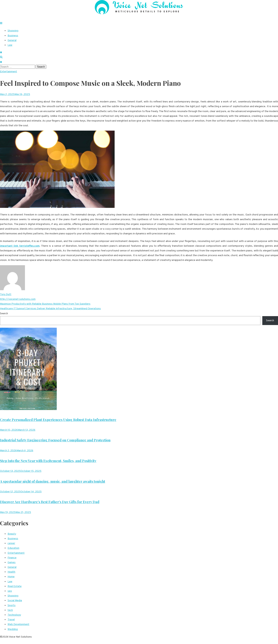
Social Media (15, 600)
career (11, 543)
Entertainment (8, 71)
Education (13, 548)
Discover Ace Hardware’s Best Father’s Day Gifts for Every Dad (49, 502)
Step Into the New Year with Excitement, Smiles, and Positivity (48, 460)
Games (12, 562)
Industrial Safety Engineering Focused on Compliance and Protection (55, 440)
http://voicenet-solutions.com (18, 299)
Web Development (18, 624)
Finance (12, 557)
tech (10, 610)
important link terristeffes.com (20, 246)
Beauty (12, 534)
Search (4, 313)
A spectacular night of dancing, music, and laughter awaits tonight (52, 481)
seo (10, 591)
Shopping (13, 30)
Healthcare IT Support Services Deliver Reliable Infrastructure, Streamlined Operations (50, 308)
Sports (12, 605)
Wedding (13, 629)
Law (10, 45)
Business (13, 35)
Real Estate (15, 586)
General (12, 40)
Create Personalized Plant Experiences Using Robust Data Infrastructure (58, 419)
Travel (11, 619)
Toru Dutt (5, 294)
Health (11, 572)
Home (11, 576)
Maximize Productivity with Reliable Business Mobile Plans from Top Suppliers (45, 304)
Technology (14, 615)
